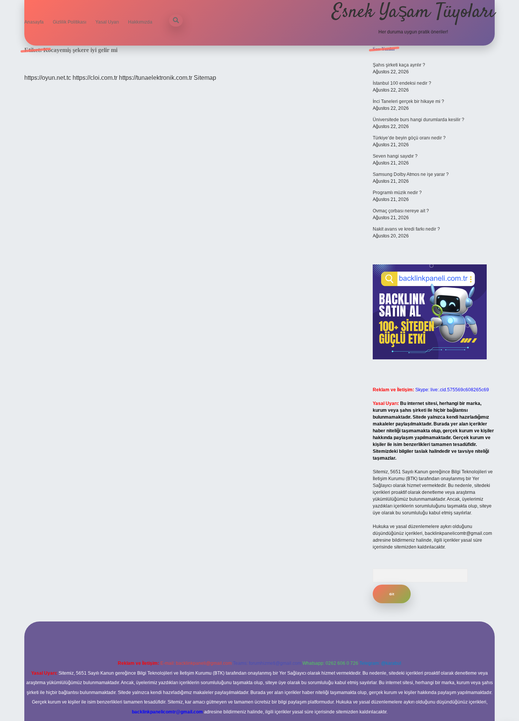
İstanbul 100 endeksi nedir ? (402, 83)
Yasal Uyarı (107, 22)
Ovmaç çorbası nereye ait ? (401, 210)
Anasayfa (34, 22)
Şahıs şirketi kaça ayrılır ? (399, 65)
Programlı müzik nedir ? (397, 192)
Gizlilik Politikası (69, 22)
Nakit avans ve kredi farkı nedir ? (406, 229)
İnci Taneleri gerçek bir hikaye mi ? (408, 101)
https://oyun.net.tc (47, 77)
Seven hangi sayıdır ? (395, 156)
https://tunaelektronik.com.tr (155, 77)
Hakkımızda (140, 22)
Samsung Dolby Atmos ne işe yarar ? (411, 174)
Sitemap (205, 77)
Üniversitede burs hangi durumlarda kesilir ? (418, 119)
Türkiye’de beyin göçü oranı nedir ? (409, 138)
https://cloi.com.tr (95, 77)
